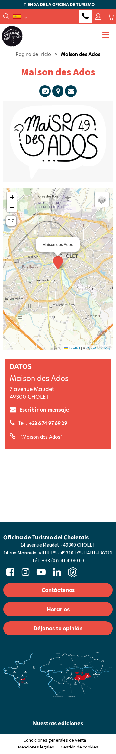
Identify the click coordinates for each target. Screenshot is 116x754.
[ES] (20, 16)
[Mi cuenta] (98, 16)
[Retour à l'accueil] (12, 35)
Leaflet (74, 347)
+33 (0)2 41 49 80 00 (85, 16)
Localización (58, 91)
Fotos (45, 91)
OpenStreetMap (98, 347)
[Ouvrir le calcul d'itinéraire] (11, 221)
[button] (111, 16)
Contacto (70, 91)
